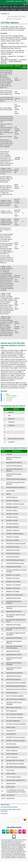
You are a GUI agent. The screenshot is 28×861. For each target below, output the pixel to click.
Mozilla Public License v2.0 (10, 847)
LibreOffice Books (14, 827)
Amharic (13, 9)
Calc (11, 6)
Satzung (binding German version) (12, 842)
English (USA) (23, 9)
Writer (15, 6)
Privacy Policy (17, 840)
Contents (4, 13)
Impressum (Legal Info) (7, 840)
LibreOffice (23, 6)
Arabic (7, 9)
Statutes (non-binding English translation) (13, 840)
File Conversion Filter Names (9, 807)
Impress (5, 6)
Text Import (4, 813)
